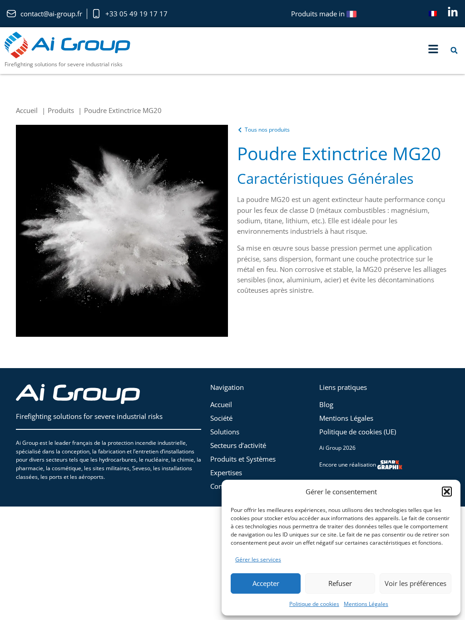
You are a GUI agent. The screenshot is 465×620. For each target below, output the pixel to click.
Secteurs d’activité (238, 445)
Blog (326, 404)
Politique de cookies (314, 604)
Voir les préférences (415, 583)
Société (221, 418)
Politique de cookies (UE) (357, 431)
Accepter (265, 583)
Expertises (226, 472)
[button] (446, 491)
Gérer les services (258, 559)
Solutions (224, 431)
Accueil (221, 404)
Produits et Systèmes (243, 458)
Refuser (340, 583)
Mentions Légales (366, 604)
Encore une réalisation (348, 464)
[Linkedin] (452, 12)
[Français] (432, 13)
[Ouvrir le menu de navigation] (433, 49)
